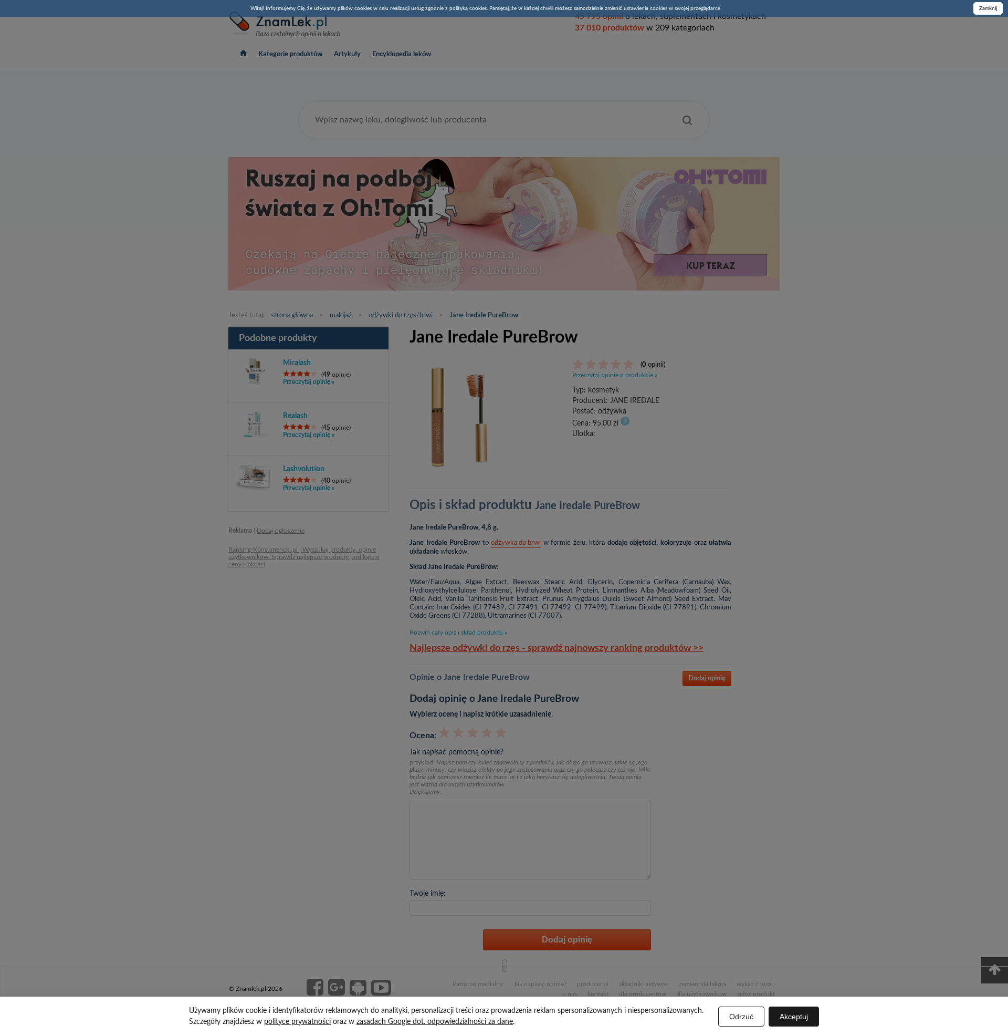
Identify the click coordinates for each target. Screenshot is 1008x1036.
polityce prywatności (297, 1021)
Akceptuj (794, 1016)
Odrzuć (741, 1016)
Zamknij (988, 8)
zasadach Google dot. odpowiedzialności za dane (434, 1021)
